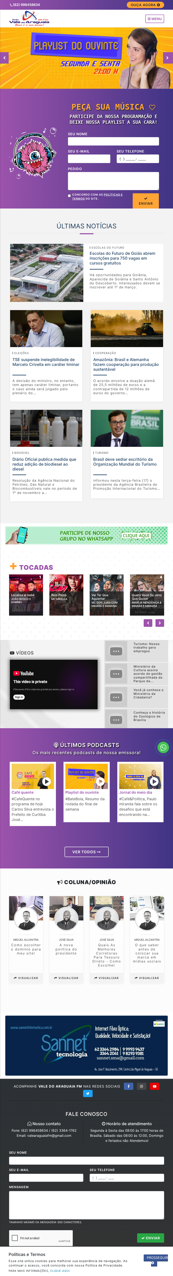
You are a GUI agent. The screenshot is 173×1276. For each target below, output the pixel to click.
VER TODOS (84, 852)
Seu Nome (18, 1152)
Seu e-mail (79, 151)
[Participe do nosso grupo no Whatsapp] (86, 535)
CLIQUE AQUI (60, 1270)
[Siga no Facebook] (128, 1086)
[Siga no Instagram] (141, 1086)
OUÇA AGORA (144, 5)
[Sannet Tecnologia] (86, 1045)
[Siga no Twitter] (88, 1093)
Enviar (152, 1238)
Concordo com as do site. (97, 196)
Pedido (75, 169)
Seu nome (78, 134)
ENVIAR (146, 203)
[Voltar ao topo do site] (166, 702)
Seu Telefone (102, 1170)
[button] (168, 58)
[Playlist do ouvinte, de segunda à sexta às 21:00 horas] (86, 58)
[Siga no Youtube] (154, 1086)
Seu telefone (130, 151)
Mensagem (19, 1187)
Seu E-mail (19, 1170)
